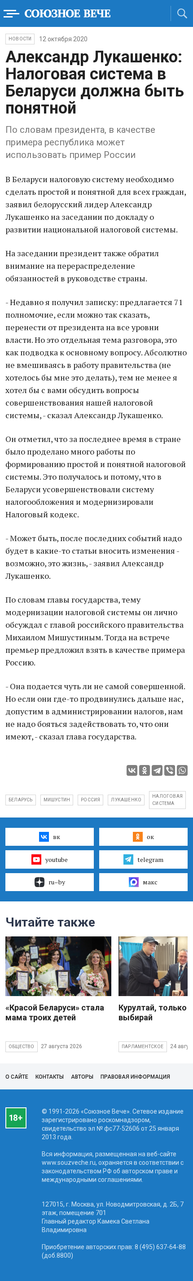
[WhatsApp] (182, 770)
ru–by (56, 882)
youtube (56, 859)
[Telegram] (157, 770)
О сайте (16, 1077)
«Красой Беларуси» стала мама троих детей (54, 1012)
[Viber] (169, 770)
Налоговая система (167, 800)
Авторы (82, 1077)
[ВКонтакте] (132, 770)
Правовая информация (135, 1077)
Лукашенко (126, 799)
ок (150, 836)
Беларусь (21, 799)
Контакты (49, 1077)
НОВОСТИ (20, 38)
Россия (90, 799)
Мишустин (57, 799)
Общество (22, 1046)
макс (150, 882)
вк (56, 836)
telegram (150, 859)
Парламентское (143, 1046)
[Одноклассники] (144, 770)
